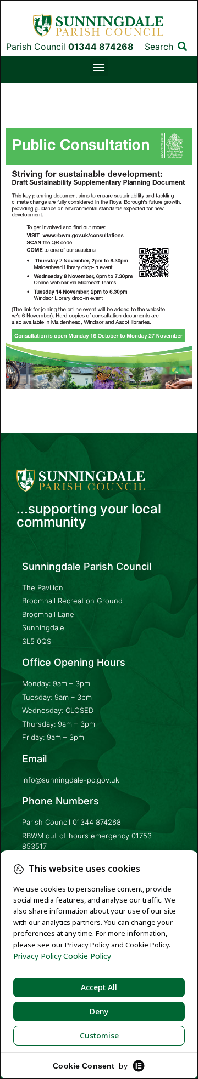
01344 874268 (97, 822)
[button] (183, 46)
